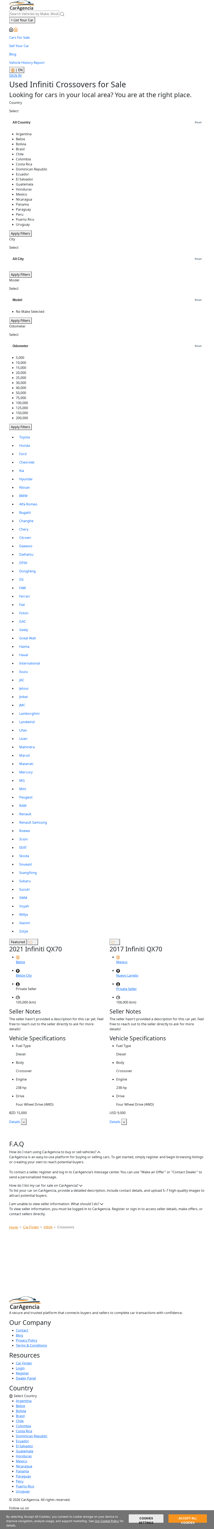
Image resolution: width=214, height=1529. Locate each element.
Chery (23, 529)
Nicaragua (24, 1466)
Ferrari (24, 596)
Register (22, 1373)
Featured (18, 942)
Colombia (23, 1426)
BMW (23, 495)
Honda (24, 445)
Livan (23, 738)
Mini (22, 789)
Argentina (24, 1401)
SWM (23, 897)
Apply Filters (20, 233)
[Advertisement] (111, 1264)
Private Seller (126, 989)
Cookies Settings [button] (146, 1519)
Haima (24, 646)
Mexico (21, 1461)
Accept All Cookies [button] (187, 1519)
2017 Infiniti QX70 (136, 948)
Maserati (26, 763)
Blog (12, 54)
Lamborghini (29, 713)
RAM (23, 805)
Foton (23, 613)
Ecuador (22, 1441)
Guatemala (24, 1451)
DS (21, 579)
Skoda (24, 856)
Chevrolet (26, 462)
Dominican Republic (31, 1436)
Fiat (22, 604)
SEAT (23, 847)
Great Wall (27, 638)
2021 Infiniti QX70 (35, 948)
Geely (23, 629)
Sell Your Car (19, 46)
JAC (21, 680)
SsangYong (28, 872)
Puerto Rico (25, 1486)
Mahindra (27, 747)
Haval (23, 655)
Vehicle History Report (27, 62)
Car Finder (24, 1363)
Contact (22, 1330)
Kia (21, 470)
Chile (20, 1421)
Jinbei (23, 696)
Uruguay (23, 1491)
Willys (23, 914)
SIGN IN (15, 75)
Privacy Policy (26, 1340)
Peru (19, 1481)
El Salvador (24, 1446)
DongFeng (27, 571)
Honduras (24, 1456)
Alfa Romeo (28, 504)
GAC (22, 621)
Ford (23, 454)
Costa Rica (24, 1431)
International (29, 663)
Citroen (25, 537)
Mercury (26, 772)
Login (20, 1368)
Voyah (24, 906)
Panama (22, 1471)
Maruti (24, 755)
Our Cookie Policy (107, 1521)
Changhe (26, 521)
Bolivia (21, 1411)
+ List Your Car (22, 20)
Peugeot (26, 797)
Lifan (23, 730)
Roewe (24, 830)
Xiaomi (24, 923)
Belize (20, 1406)
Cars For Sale (19, 37)
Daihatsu (26, 554)
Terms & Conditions (31, 1345)
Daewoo (25, 546)
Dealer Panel (26, 1378)
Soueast (25, 864)
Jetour (24, 688)
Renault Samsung (33, 822)
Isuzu (23, 671)
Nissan (24, 487)
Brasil (20, 1416)
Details (15, 1121)
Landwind (27, 722)
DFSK (23, 562)
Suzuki (24, 889)
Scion (23, 839)
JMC (22, 705)
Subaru (25, 881)
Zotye (23, 931)
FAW (22, 588)
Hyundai (25, 479)
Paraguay (23, 1476)
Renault (25, 814)
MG (22, 780)
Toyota (24, 437)
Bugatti (25, 512)
